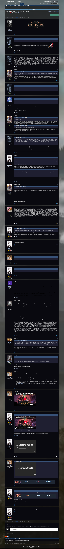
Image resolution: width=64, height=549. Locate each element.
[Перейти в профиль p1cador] (9, 257)
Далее (20, 17)
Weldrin (9, 162)
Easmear (9, 342)
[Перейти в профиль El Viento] (9, 40)
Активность (26, 3)
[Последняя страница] (22, 17)
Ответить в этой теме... (14, 529)
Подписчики (54, 11)
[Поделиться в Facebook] (8, 536)
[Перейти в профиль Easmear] (9, 339)
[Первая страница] (6, 17)
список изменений (21, 383)
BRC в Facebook (42, 3)
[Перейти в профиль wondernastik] (9, 303)
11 (15, 17)
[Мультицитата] (14, 34)
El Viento (10, 44)
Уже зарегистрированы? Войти (47, 1)
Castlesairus (9, 103)
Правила (15, 5)
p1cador (9, 260)
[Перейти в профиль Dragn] (7, 12)
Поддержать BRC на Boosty (32, 9)
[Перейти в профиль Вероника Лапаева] (9, 209)
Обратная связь (38, 546)
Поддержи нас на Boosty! (34, 3)
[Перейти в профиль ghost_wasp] (10, 283)
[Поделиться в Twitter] (7, 536)
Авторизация (50, 11)
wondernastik (9, 306)
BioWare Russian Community (13, 1)
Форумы (7, 5)
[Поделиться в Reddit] (6, 536)
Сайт (22, 3)
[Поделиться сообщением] (57, 37)
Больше (48, 3)
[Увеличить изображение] (35, 495)
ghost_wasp (9, 286)
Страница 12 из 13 (26, 17)
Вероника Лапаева (10, 213)
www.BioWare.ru (9, 3)
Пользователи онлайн (26, 5)
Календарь (11, 5)
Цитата (17, 34)
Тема (24, 546)
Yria (10, 77)
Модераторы (20, 5)
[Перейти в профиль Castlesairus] (9, 99)
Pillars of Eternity (18, 12)
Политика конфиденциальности (30, 546)
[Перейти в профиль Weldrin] (9, 158)
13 (18, 17)
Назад (8, 17)
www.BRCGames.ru (16, 3)
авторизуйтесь (33, 526)
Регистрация (55, 1)
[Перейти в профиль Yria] (9, 73)
